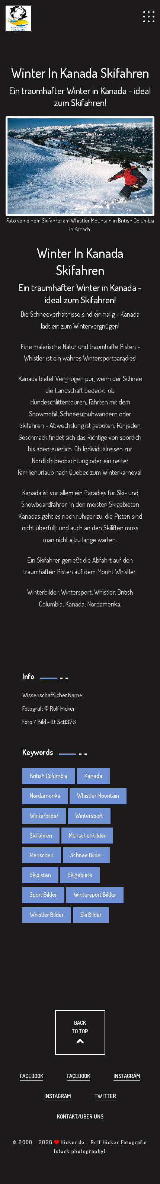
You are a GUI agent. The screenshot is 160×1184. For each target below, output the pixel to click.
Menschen (42, 855)
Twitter (105, 1096)
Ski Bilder (91, 914)
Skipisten (40, 875)
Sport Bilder (43, 894)
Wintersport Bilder (95, 894)
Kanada (93, 776)
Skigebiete (80, 875)
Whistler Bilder (47, 914)
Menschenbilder (87, 835)
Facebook (31, 1075)
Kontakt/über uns (80, 1116)
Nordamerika (45, 795)
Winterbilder (44, 815)
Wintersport (89, 815)
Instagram (126, 1075)
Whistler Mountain (98, 795)
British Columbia (49, 776)
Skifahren (41, 835)
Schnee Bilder (86, 855)
